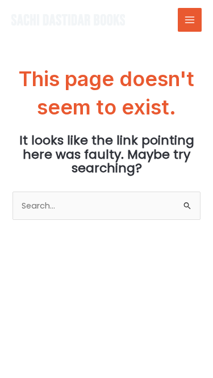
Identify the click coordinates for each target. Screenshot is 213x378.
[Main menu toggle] (190, 20)
